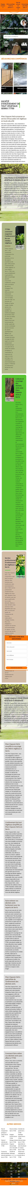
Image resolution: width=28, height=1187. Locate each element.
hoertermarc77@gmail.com (14, 1181)
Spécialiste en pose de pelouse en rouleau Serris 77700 (22, 1146)
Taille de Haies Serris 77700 (22, 1141)
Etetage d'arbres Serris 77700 (14, 1141)
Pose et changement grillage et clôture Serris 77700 (4, 1132)
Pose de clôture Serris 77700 (13, 1130)
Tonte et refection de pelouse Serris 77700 (4, 1143)
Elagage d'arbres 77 (3, 6)
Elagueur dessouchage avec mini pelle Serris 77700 (13, 1146)
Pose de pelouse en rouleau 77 (18, 6)
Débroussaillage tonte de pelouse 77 (11, 6)
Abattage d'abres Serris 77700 (21, 1136)
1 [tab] (5, 207)
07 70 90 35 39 (19, 1171)
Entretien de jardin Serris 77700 (21, 1130)
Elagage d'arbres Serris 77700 (13, 1136)
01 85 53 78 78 (11, 1171)
